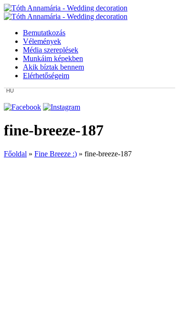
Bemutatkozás (44, 33)
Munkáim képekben (53, 58)
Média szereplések (50, 50)
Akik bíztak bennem (53, 67)
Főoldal (15, 154)
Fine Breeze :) (55, 154)
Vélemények (42, 41)
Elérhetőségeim (46, 76)
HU (10, 90)
